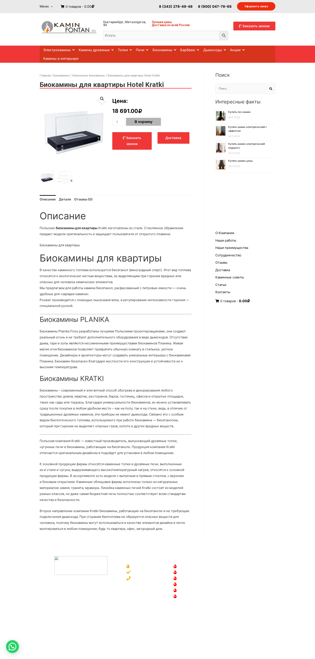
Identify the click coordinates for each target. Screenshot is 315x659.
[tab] (48, 199)
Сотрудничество (228, 255)
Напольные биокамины (88, 75)
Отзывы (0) (83, 199)
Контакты (222, 292)
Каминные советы (229, 277)
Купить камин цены (240, 160)
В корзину (143, 122)
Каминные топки (193, 585)
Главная (45, 75)
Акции (235, 50)
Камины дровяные (94, 50)
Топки (123, 50)
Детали (65, 199)
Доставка (159, 25)
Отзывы (221, 262)
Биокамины (162, 50)
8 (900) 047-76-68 (215, 6)
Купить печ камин (239, 112)
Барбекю (187, 50)
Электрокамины (57, 50)
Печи (140, 50)
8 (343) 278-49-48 (176, 6)
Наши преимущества (231, 248)
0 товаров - (78, 6)
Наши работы (225, 240)
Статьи (220, 285)
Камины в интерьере (60, 58)
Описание (48, 199)
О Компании (224, 233)
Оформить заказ (256, 6)
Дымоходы (212, 50)
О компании (141, 567)
